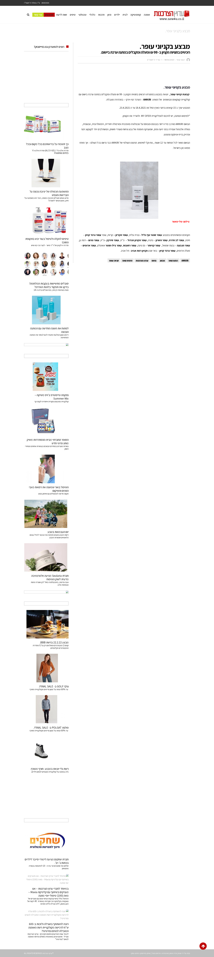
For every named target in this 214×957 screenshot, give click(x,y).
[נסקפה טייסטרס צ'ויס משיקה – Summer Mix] (46, 376)
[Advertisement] (137, 74)
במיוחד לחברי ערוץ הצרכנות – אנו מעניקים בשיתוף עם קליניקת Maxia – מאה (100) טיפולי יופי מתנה (48, 892)
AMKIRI (185, 260)
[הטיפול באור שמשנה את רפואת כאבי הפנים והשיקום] (46, 469)
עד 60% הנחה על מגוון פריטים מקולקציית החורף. (49, 730)
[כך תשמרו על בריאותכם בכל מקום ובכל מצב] (46, 126)
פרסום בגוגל (156, 953)
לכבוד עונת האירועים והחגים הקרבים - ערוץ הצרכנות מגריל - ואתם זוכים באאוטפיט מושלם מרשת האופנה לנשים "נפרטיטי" (48, 937)
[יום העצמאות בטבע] (46, 513)
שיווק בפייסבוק (145, 953)
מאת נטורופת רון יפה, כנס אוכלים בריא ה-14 (51, 290)
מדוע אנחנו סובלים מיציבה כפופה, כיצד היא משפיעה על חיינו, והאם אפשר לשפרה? (46, 199)
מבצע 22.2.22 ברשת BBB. (54, 642)
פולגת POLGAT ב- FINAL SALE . (51, 727)
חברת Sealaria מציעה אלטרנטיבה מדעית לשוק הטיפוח (50, 577)
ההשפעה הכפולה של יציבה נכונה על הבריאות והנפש (49, 193)
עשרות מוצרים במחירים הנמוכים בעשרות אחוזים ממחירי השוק (47, 447)
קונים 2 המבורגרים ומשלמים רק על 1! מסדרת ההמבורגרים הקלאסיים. (51, 646)
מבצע (162, 260)
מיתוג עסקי (135, 953)
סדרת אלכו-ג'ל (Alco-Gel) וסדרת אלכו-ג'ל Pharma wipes (50, 151)
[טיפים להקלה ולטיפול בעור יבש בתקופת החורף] (46, 220)
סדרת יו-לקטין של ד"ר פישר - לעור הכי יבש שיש (50, 245)
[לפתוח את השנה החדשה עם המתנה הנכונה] (46, 310)
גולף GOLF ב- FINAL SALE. (54, 686)
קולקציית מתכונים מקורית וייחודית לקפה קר (51, 401)
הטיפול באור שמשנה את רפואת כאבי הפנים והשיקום (49, 489)
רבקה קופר (173, 260)
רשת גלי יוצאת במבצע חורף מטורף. (49, 769)
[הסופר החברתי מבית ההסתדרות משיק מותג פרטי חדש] (46, 421)
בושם (154, 260)
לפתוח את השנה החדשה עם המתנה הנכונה (49, 330)
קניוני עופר (114, 260)
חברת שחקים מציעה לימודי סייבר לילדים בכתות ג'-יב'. (47, 861)
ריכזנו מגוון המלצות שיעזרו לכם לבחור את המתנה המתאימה (49, 336)
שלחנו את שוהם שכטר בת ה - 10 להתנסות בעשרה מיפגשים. (49, 867)
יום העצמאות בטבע (58, 532)
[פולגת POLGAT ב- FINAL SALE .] (46, 709)
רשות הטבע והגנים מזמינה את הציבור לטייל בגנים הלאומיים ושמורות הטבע (49, 536)
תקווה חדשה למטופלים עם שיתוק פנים (53, 493)
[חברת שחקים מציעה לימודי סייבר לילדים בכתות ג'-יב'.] (46, 841)
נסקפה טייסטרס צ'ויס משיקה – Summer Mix (52, 396)
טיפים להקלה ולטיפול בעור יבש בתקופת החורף (47, 240)
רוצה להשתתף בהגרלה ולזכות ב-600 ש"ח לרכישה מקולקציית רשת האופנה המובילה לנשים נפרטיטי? (48, 927)
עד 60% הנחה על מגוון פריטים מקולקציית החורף (49, 689)
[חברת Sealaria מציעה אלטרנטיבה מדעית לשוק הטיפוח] (46, 557)
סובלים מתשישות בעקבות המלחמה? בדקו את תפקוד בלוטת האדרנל (49, 285)
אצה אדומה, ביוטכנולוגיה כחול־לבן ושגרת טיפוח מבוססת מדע (50, 583)
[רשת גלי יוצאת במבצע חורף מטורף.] (46, 750)
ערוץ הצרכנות (142, 260)
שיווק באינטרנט (167, 953)
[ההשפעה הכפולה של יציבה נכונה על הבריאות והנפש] (46, 173)
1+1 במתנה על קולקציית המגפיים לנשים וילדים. (50, 771)
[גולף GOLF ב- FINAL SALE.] (46, 668)
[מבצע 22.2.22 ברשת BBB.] (46, 624)
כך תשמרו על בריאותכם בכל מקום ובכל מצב (47, 145)
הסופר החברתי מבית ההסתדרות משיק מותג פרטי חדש (48, 441)
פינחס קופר (127, 260)
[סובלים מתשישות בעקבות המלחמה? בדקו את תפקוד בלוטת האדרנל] (46, 265)
